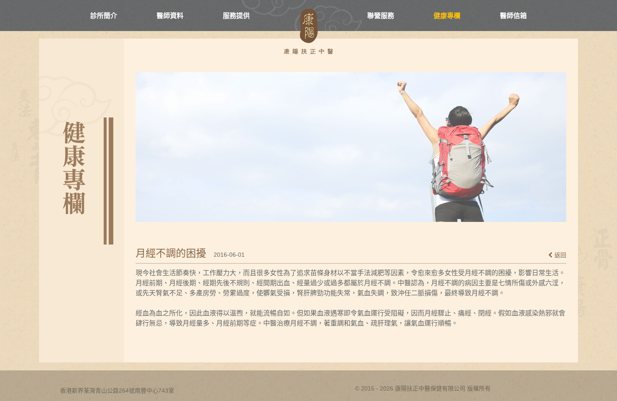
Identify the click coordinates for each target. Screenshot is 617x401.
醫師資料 (170, 16)
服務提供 (236, 16)
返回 (560, 255)
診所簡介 (103, 16)
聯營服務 (380, 16)
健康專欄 (447, 16)
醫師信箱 (513, 16)
